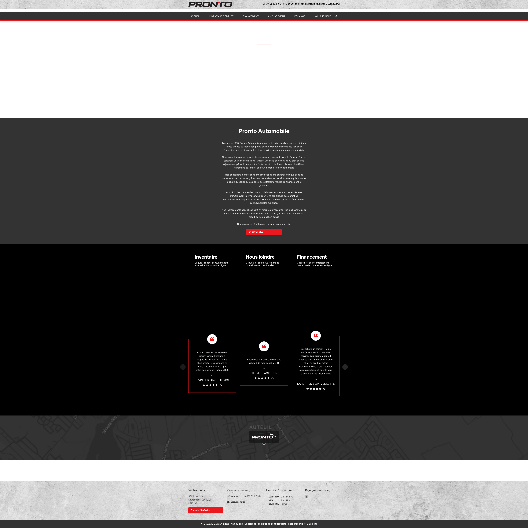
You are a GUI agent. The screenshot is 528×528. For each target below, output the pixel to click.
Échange (299, 16)
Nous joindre (323, 16)
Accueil (195, 16)
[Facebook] (306, 496)
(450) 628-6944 (275, 3)
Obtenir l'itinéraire (200, 510)
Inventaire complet (221, 16)
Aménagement (276, 16)
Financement (251, 16)
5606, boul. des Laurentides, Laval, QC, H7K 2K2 (314, 3)
